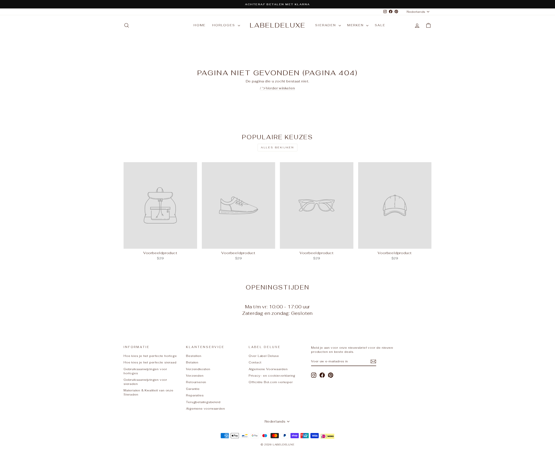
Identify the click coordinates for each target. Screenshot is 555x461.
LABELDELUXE (277, 25)
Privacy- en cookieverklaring (272, 376)
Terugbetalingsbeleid (203, 402)
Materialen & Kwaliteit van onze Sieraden (148, 392)
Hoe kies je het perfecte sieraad (150, 362)
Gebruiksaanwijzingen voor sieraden (145, 382)
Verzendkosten (198, 369)
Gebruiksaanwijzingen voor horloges (145, 371)
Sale (380, 25)
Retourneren (196, 382)
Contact (255, 362)
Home (200, 25)
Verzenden (194, 376)
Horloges (224, 25)
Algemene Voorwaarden (268, 369)
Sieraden (326, 25)
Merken (356, 25)
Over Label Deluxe (264, 356)
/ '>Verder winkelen (277, 88)
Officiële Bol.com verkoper (271, 382)
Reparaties (195, 395)
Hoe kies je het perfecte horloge (150, 356)
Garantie (192, 389)
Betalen (192, 362)
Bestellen (193, 356)
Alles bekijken (277, 147)
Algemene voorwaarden (205, 408)
